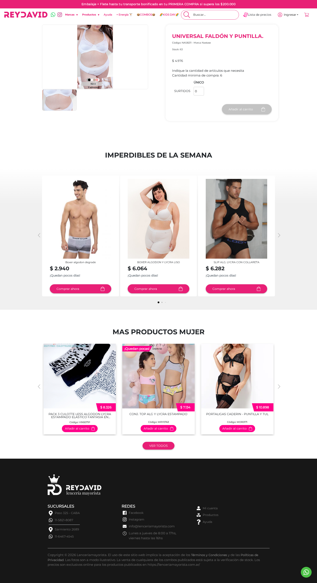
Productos (90, 15)
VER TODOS (158, 446)
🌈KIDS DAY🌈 (169, 14)
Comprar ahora (67, 289)
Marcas (71, 15)
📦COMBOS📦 (146, 14)
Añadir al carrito (241, 109)
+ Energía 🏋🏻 (124, 14)
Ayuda (108, 14)
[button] (278, 235)
